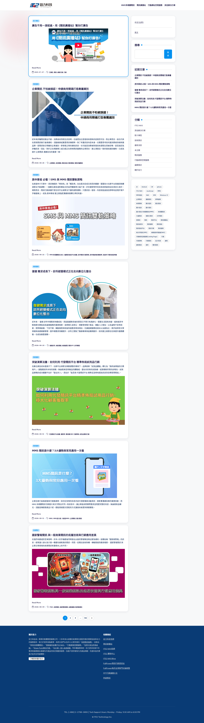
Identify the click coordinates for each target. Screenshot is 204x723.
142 (85, 618)
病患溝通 (58, 345)
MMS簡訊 (139, 195)
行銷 (65, 72)
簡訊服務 (36, 84)
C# (152, 187)
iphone (159, 187)
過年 (147, 245)
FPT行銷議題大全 (110, 673)
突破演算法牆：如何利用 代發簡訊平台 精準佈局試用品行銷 (66, 362)
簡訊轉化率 (69, 434)
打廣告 (51, 72)
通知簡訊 (139, 245)
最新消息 (138, 145)
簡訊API (71, 345)
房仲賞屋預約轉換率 (96, 255)
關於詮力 (138, 170)
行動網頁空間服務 (142, 160)
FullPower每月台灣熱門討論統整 (116, 668)
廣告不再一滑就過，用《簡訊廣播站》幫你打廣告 (60, 25)
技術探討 (36, 530)
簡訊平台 (154, 220)
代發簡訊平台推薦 (54, 434)
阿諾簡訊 (106, 678)
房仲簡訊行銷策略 (83, 255)
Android (144, 187)
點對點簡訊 (78, 607)
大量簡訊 (139, 216)
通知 (166, 241)
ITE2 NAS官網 (109, 649)
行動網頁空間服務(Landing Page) (146, 236)
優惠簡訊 (148, 199)
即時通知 (158, 199)
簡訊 (55, 72)
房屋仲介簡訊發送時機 (110, 255)
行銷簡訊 (148, 241)
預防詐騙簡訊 (79, 163)
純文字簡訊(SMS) (141, 232)
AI (137, 187)
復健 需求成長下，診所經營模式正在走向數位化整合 (61, 271)
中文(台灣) (139, 22)
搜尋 (137, 45)
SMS (154, 195)
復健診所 (52, 345)
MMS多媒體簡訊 (36, 645)
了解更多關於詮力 (36, 659)
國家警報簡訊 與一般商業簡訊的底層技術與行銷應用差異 (64, 535)
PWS (51, 607)
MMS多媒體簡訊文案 (56, 255)
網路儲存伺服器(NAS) (158, 232)
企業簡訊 (52, 163)
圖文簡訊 (79, 518)
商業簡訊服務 (86, 642)
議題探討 (138, 165)
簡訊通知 (161, 228)
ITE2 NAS (139, 125)
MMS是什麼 (57, 518)
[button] (91, 618)
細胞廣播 (72, 607)
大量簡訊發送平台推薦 (70, 255)
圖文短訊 (148, 203)
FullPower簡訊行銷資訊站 (114, 663)
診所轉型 (77, 345)
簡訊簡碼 (71, 163)
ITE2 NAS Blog (109, 658)
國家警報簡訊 (64, 607)
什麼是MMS (65, 518)
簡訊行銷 (151, 228)
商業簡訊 (56, 607)
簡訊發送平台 (140, 228)
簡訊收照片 (139, 224)
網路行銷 (60, 72)
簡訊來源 (65, 163)
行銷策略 (76, 434)
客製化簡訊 (149, 216)
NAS (147, 195)
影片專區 (36, 21)
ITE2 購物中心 (109, 654)
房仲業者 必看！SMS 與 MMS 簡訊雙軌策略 (57, 179)
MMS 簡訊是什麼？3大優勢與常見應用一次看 (58, 450)
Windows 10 (164, 195)
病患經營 (65, 345)
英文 (136, 32)
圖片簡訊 (148, 207)
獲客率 (63, 434)
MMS (51, 518)
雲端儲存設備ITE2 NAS (55, 645)
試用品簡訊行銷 (84, 434)
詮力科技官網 (108, 639)
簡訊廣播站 (164, 220)
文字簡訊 (159, 216)
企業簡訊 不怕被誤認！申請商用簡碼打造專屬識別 (60, 88)
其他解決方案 (140, 130)
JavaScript (150, 191)
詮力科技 (158, 241)
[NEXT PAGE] (91, 618)
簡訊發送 (159, 224)
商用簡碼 (58, 163)
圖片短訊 (139, 207)
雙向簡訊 (155, 245)
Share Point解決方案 (42, 648)
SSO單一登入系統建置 (62, 648)
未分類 (137, 150)
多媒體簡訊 (161, 212)
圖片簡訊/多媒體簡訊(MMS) (145, 212)
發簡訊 (138, 220)
